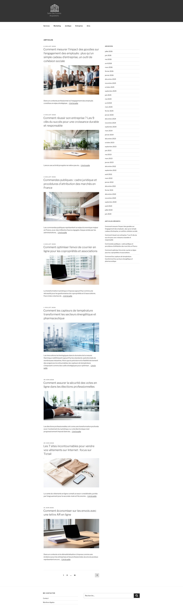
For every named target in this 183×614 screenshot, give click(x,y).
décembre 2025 (110, 79)
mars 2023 (108, 158)
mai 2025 (108, 99)
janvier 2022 (109, 182)
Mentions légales (48, 602)
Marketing (57, 26)
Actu (88, 26)
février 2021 (109, 190)
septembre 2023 (110, 146)
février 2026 (109, 71)
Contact (46, 598)
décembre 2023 (110, 138)
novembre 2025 (110, 83)
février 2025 (109, 111)
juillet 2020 (109, 210)
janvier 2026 (109, 75)
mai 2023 (108, 154)
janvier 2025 (109, 115)
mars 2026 (108, 67)
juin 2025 (108, 95)
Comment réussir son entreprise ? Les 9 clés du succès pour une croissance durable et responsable (71, 121)
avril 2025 (108, 103)
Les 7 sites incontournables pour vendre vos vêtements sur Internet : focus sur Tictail (68, 449)
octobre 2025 (109, 87)
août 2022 (108, 174)
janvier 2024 (109, 135)
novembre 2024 (110, 123)
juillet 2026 (108, 51)
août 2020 (108, 206)
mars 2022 (108, 178)
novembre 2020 (110, 198)
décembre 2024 (110, 119)
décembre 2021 (110, 186)
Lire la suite (73, 103)
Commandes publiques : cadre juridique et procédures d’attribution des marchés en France (70, 183)
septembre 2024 (110, 127)
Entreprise (79, 26)
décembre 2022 (110, 166)
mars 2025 (108, 107)
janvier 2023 (109, 162)
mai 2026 (108, 59)
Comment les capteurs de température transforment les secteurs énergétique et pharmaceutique (69, 314)
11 (75, 575)
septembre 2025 (110, 91)
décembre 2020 (110, 194)
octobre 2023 (109, 142)
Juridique (68, 26)
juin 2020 (108, 214)
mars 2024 (108, 131)
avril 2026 (108, 63)
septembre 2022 (110, 170)
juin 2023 (108, 150)
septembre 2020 (110, 202)
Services (46, 26)
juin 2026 (108, 55)
